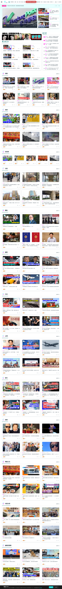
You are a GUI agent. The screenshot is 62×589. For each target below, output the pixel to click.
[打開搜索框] (54, 2)
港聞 (15, 2)
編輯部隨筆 (38, 2)
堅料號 (51, 2)
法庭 (17, 2)
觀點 (22, 2)
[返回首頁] (6, 2)
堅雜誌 (48, 2)
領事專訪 (12, 2)
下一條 (59, 5)
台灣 (29, 2)
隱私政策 (40, 587)
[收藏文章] (33, 25)
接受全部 (51, 587)
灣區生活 (34, 2)
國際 (24, 2)
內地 (26, 2)
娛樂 (31, 2)
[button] (5, 25)
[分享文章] (35, 25)
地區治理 (44, 2)
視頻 (20, 2)
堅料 (42, 2)
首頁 (9, 2)
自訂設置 (56, 587)
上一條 (56, 5)
